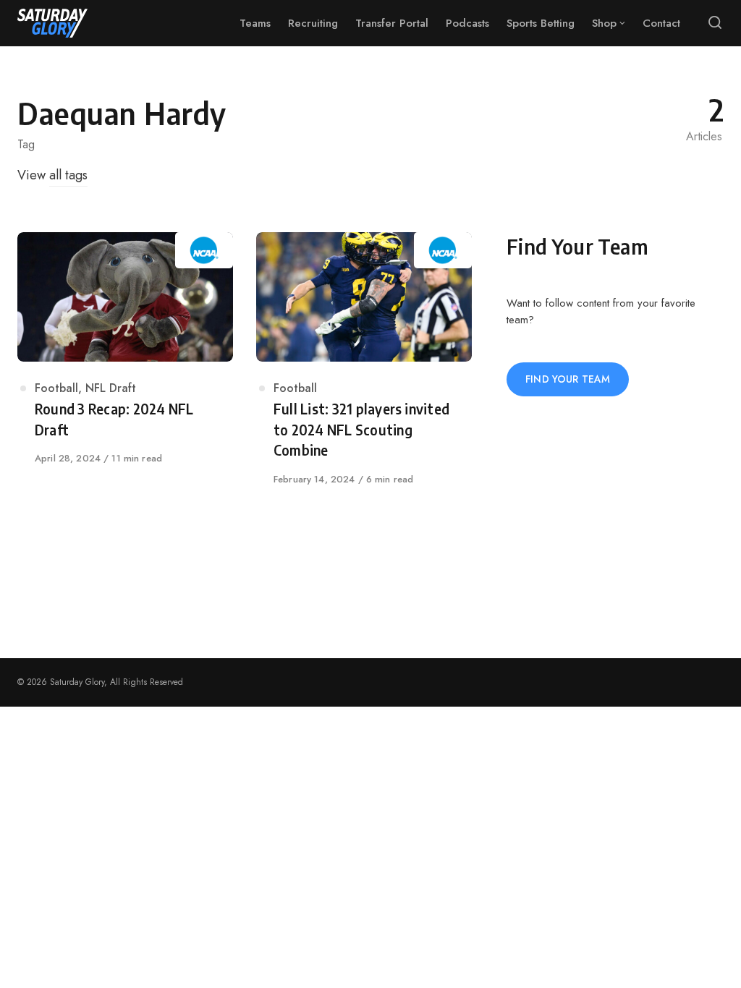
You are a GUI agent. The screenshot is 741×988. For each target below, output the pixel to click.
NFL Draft (110, 388)
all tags (68, 175)
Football (56, 388)
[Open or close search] (715, 23)
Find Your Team (567, 379)
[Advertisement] (615, 521)
